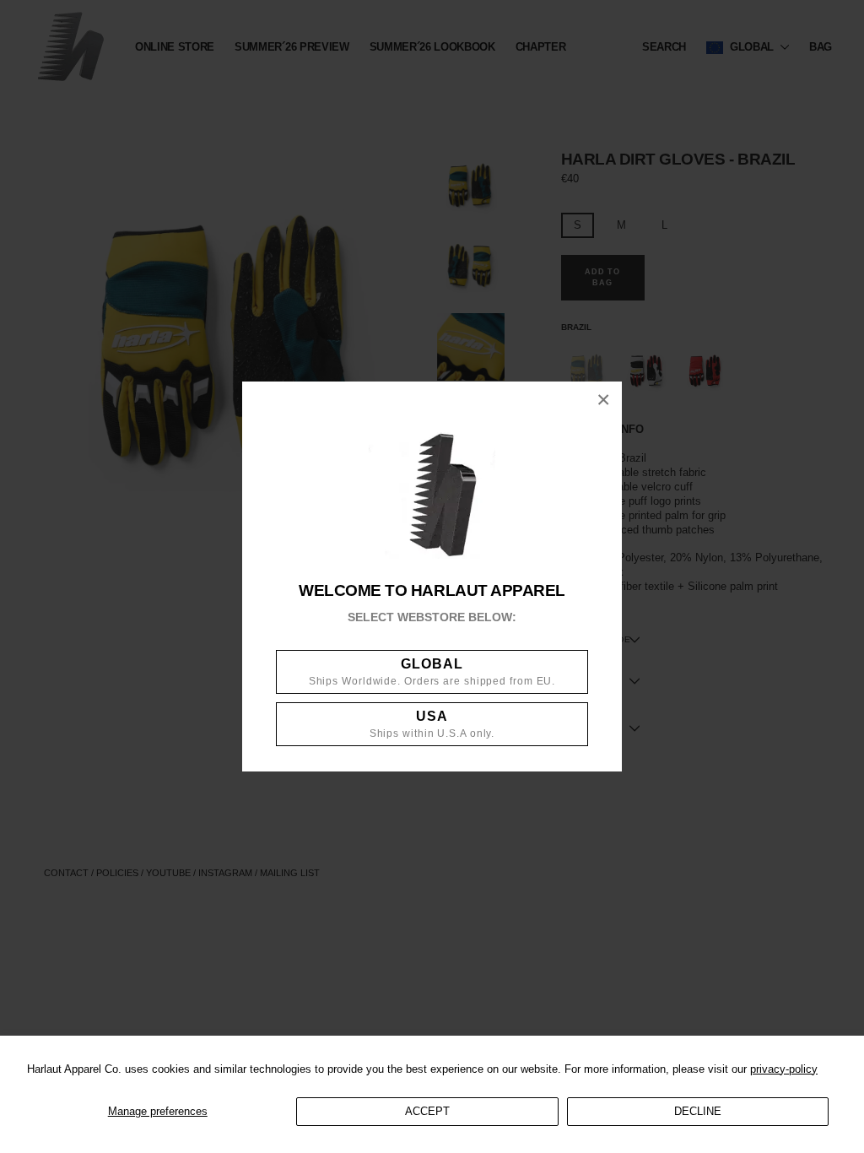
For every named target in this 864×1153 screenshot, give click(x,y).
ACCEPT (427, 1111)
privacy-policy (784, 1069)
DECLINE (697, 1111)
